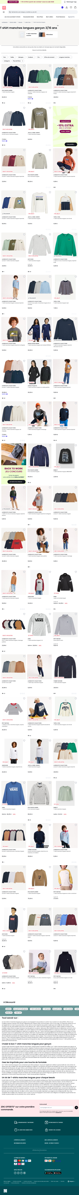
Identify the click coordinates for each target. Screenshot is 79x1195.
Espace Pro (71, 17)
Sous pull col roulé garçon (21, 1009)
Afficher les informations (39, 1150)
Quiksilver (8, 1009)
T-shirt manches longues (39, 22)
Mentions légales (7, 1181)
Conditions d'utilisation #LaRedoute (29, 1183)
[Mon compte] (67, 7)
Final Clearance (60, 17)
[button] (75, 7)
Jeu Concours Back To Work (12, 17)
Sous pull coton (57, 1009)
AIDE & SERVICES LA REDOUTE (51, 1140)
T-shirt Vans (18, 1012)
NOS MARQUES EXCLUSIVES (20, 1143)
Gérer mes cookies (55, 1181)
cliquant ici (58, 1112)
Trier (4, 57)
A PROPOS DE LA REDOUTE (19, 1140)
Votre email (43, 1104)
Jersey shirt (9, 1012)
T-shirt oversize (68, 1009)
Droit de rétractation (15, 1183)
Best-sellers (49, 17)
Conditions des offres (17, 1181)
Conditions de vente (28, 1181)
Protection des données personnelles (41, 1181)
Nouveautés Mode (28, 17)
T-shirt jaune (46, 1009)
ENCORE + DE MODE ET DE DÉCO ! (52, 1143)
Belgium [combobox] (72, 1181)
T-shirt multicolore (35, 1009)
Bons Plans (40, 17)
